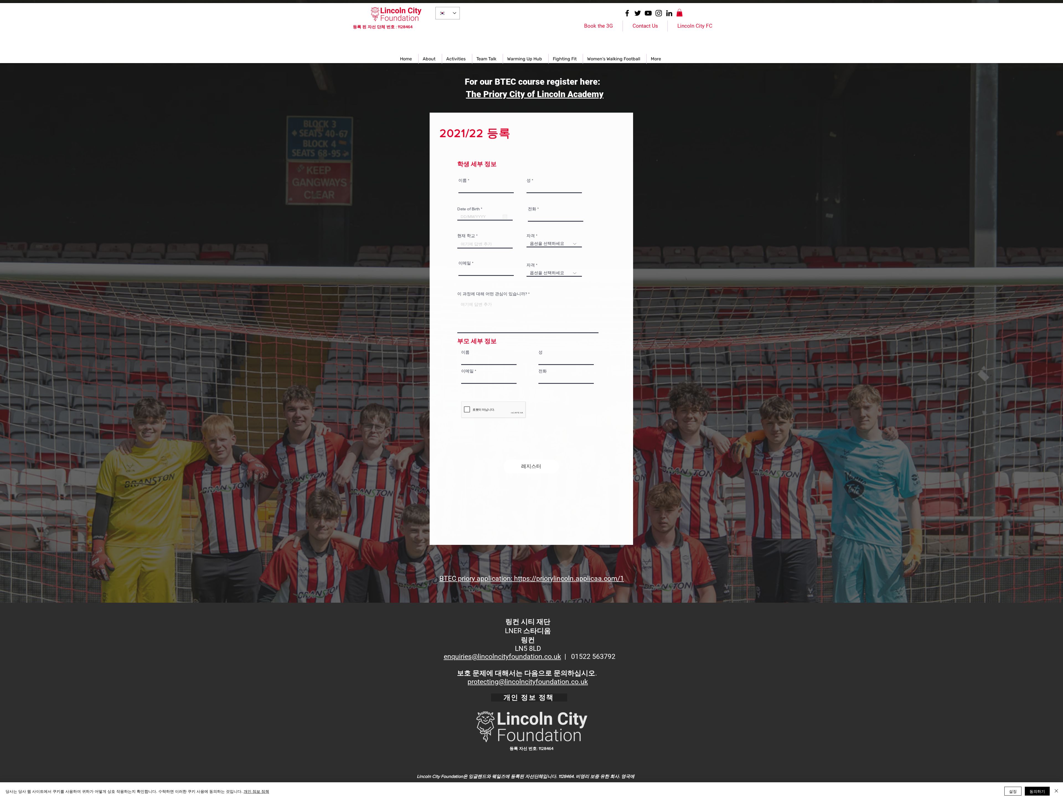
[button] (679, 12)
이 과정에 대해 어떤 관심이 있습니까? (492, 294)
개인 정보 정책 (256, 791)
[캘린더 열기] (505, 216)
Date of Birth (470, 209)
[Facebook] (627, 13)
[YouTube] (648, 13)
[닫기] (1056, 791)
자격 (531, 236)
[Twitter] (637, 13)
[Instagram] (658, 13)
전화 (532, 209)
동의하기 (1037, 791)
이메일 (464, 263)
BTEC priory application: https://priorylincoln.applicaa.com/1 (531, 578)
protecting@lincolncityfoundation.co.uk (528, 682)
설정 (1013, 791)
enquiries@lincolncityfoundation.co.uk (502, 657)
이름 (462, 180)
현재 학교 (466, 236)
